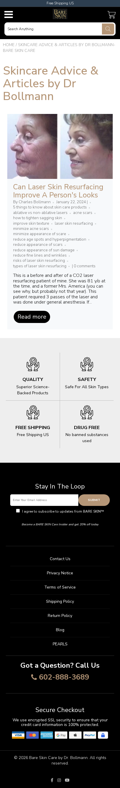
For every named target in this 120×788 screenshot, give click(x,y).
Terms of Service (60, 587)
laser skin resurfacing (74, 223)
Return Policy (60, 615)
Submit (94, 500)
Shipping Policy (60, 601)
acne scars (82, 212)
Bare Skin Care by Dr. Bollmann (58, 757)
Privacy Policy (60, 516)
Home (9, 45)
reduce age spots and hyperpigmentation (49, 239)
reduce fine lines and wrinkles (40, 255)
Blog (60, 630)
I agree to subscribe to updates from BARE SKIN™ (62, 514)
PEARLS (60, 644)
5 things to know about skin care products (50, 207)
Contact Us (60, 559)
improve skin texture (31, 223)
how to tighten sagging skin (37, 218)
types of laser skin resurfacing (39, 266)
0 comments (85, 266)
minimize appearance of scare (39, 234)
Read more (31, 317)
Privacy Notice (60, 573)
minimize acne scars (31, 228)
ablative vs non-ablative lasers (40, 212)
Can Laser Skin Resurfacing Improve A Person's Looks (58, 191)
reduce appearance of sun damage (44, 250)
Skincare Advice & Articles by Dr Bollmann (50, 83)
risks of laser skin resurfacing (39, 260)
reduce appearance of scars (38, 244)
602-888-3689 (64, 677)
